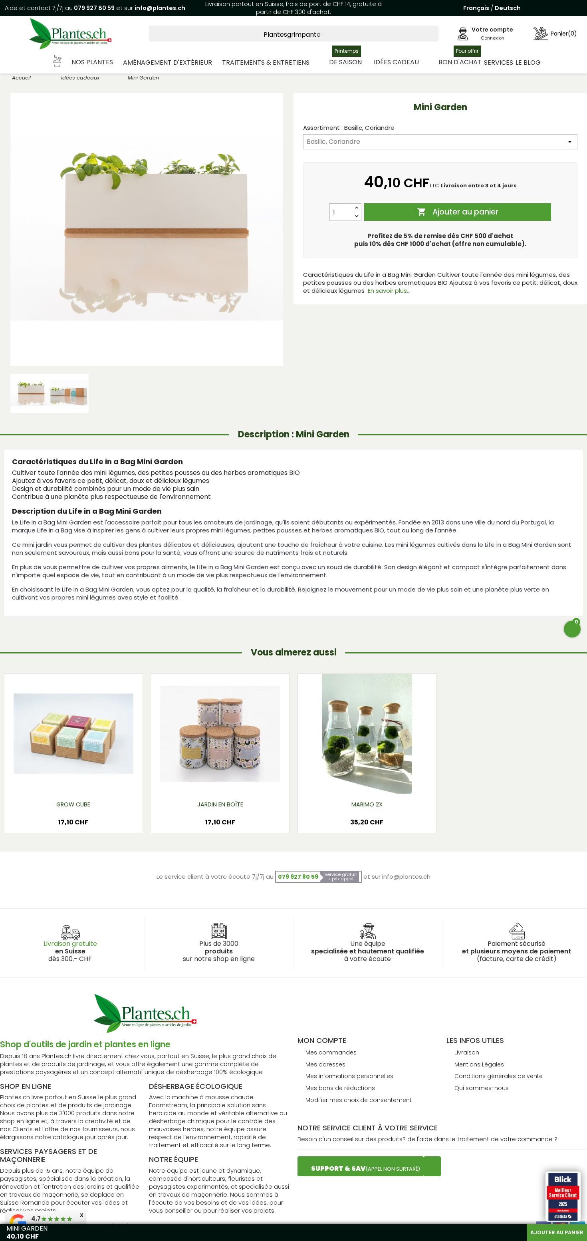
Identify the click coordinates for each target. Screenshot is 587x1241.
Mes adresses (325, 1064)
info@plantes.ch (160, 8)
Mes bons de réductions (340, 1088)
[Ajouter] (356, 207)
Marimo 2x (367, 804)
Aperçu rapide (63, 781)
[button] (83, 62)
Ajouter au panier (457, 212)
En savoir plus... (389, 290)
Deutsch (508, 8)
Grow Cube (73, 804)
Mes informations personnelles (349, 1076)
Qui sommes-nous (481, 1088)
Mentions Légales (479, 1064)
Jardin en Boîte (220, 804)
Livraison (466, 1052)
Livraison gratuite (70, 943)
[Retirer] (356, 216)
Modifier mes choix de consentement (358, 1100)
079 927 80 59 (94, 8)
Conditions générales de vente (498, 1076)
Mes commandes (331, 1052)
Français (476, 8)
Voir (96, 781)
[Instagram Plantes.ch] (432, 1166)
